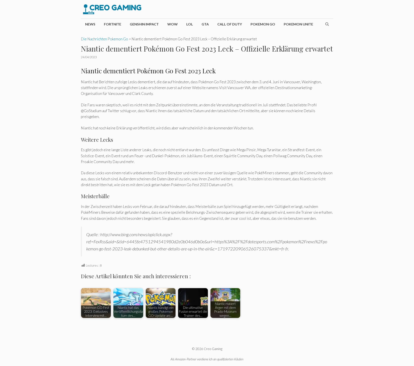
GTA (205, 24)
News (90, 24)
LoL (189, 24)
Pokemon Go (263, 24)
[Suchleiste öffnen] (327, 24)
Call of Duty (229, 24)
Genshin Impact (144, 24)
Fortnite (112, 24)
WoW (172, 24)
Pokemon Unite (298, 24)
